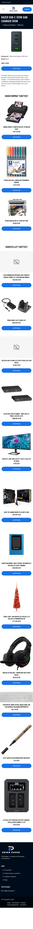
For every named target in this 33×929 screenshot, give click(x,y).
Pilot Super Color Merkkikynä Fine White (16, 758)
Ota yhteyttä (15, 903)
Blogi (5, 880)
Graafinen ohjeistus (10, 876)
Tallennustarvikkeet (9, 25)
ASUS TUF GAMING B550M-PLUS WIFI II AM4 (16, 512)
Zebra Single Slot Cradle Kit (16, 320)
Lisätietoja (16, 68)
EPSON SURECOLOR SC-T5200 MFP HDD (16, 221)
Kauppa (27, 9)
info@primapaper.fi (6, 2)
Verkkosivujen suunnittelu (12, 873)
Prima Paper (8, 870)
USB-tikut (20, 25)
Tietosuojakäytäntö (13, 905)
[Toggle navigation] (3, 9)
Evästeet (23, 903)
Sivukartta (23, 905)
